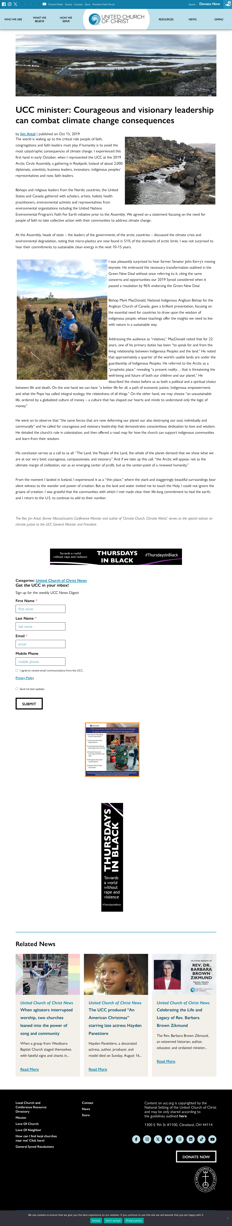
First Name (26, 600)
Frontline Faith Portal (104, 4)
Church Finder (55, 4)
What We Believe (39, 19)
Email (22, 635)
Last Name (26, 618)
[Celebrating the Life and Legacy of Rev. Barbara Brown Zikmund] (184, 974)
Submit (29, 703)
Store (87, 4)
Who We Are (13, 19)
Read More (29, 1069)
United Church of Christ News (61, 580)
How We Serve (66, 19)
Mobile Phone (27, 653)
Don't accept (113, 1220)
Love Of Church (27, 1123)
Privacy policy (134, 1220)
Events (68, 4)
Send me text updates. (32, 688)
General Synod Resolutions (35, 1146)
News (86, 1109)
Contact (78, 4)
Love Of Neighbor (28, 1130)
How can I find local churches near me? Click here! (36, 1138)
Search (192, 4)
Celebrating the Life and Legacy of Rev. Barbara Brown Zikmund (179, 1017)
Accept (96, 1220)
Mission (21, 1117)
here (183, 1115)
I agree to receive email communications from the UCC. (52, 670)
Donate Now (209, 3)
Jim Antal (28, 133)
